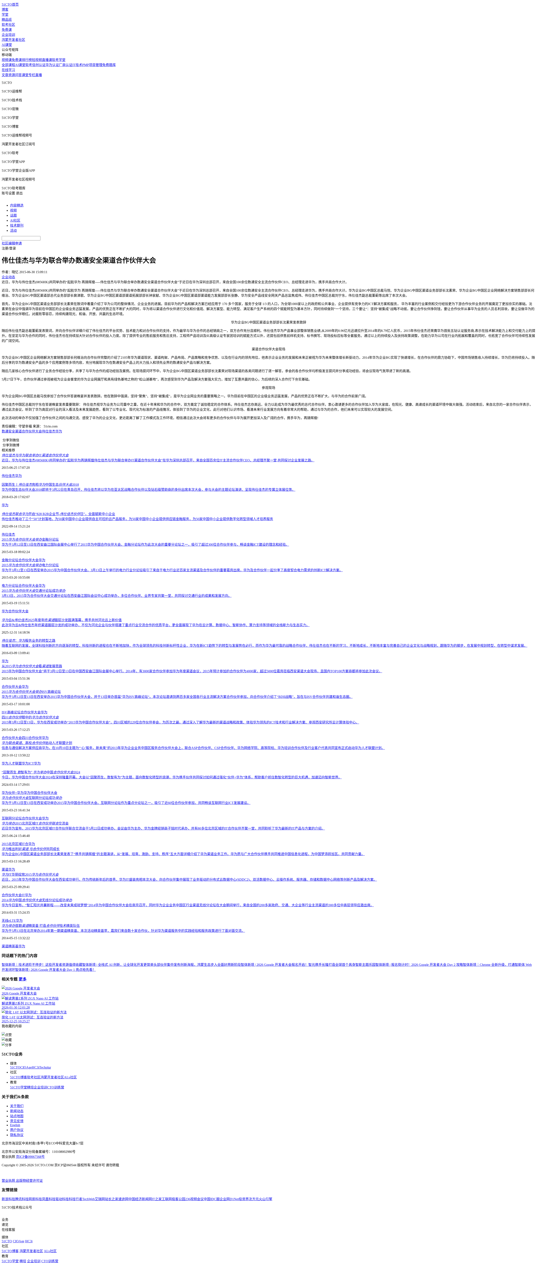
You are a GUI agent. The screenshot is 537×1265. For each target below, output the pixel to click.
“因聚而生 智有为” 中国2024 (41, 772)
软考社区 (8, 24)
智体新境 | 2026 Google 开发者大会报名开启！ (274, 964)
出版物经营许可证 (29, 1180)
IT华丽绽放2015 (30, 874)
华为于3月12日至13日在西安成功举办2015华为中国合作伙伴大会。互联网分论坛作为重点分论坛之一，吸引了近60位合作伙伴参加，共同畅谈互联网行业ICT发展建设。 (126, 803)
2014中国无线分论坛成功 (37, 900)
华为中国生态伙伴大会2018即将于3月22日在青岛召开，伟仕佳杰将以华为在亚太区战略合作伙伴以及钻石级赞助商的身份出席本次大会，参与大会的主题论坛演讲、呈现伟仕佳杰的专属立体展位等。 (148, 489)
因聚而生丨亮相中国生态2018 (40, 484)
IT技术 (77, 65)
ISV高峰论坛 (11, 712)
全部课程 (8, 65)
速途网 (123, 1199)
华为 (58, 431)
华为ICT (28, 763)
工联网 (167, 1199)
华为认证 (52, 65)
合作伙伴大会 (28, 560)
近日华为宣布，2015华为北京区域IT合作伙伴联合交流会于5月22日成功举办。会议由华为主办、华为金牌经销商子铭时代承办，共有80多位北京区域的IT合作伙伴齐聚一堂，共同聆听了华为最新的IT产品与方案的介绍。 (163, 828)
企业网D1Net (229, 1199)
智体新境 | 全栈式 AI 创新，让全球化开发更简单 (118, 964)
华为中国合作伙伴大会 (40, 793)
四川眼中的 (30, 717)
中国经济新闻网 (140, 1199)
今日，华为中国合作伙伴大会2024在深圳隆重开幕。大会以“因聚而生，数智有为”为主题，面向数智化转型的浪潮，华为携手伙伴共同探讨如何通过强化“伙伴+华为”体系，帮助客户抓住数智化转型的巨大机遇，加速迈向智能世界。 (172, 777)
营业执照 (9, 1180)
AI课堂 (7, 45)
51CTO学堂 (18, 1087)
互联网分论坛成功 (32, 798)
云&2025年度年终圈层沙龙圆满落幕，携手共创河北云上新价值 (62, 620)
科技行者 (75, 1199)
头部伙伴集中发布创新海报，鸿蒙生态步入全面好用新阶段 (197, 964)
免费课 (7, 29)
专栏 (32, 75)
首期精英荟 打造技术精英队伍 (41, 925)
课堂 (25, 75)
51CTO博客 (18, 1077)
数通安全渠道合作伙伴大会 (22, 431)
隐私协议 (16, 1135)
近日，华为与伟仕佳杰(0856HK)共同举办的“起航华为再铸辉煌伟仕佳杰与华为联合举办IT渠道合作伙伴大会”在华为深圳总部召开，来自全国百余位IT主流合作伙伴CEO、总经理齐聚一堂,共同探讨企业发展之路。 (158, 460)
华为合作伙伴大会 (15, 611)
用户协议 (16, 1130)
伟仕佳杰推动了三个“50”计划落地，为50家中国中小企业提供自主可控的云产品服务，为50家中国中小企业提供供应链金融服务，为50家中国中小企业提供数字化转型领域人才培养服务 (137, 519)
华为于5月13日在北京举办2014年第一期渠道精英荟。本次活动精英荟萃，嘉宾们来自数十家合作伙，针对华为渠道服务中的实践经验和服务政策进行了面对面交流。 (123, 931)
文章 (5, 75)
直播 (38, 75)
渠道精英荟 (10, 946)
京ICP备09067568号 (30, 1157)
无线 (5, 920)
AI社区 (15, 220)
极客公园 (178, 1199)
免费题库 (109, 65)
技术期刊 (16, 225)
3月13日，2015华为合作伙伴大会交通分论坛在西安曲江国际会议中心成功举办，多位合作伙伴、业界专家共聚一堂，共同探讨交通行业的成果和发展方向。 (117, 595)
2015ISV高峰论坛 (31, 692)
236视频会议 (194, 1199)
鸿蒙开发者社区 (13, 40)
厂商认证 (65, 65)
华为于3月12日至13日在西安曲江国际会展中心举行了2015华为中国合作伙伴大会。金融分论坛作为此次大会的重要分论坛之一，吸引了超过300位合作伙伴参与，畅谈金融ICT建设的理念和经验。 (145, 544)
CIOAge (26, 1067)
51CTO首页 (10, 4)
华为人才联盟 (12, 763)
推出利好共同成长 (31, 849)
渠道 (5, 869)
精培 (30, 1087)
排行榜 (27, 60)
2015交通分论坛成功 (33, 590)
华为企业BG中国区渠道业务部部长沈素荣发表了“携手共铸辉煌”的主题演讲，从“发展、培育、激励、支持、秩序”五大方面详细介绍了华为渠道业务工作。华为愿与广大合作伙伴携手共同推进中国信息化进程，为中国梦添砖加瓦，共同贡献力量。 (183, 854)
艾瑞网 (100, 1199)
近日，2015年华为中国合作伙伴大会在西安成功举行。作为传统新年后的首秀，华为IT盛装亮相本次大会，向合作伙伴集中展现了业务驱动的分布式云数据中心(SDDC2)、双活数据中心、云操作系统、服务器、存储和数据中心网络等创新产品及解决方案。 (189, 879)
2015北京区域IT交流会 (35, 823)
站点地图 (16, 1116)
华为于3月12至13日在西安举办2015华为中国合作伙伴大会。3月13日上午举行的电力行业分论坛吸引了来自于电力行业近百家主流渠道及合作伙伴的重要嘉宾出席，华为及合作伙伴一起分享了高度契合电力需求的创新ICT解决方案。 (172, 570)
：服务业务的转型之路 (28, 640)
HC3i (35, 1067)
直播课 (47, 60)
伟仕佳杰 (48, 431)
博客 (5, 9)
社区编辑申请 (12, 243)
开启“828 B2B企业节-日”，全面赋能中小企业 (58, 514)
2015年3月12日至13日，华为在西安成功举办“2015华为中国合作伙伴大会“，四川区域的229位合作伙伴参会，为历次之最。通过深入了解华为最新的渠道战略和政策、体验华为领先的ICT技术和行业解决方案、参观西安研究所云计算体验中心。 (180, 722)
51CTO (15, 1067)
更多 (23, 979)
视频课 (7, 60)
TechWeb (88, 1199)
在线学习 (8, 70)
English (15, 1125)
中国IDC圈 (212, 1199)
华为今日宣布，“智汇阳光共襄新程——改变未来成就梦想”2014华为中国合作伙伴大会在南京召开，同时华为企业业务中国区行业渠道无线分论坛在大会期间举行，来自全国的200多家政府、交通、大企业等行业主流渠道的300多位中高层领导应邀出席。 (188, 905)
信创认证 (39, 65)
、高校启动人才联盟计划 (37, 743)
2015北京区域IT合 (15, 844)
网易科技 (35, 1199)
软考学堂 (58, 60)
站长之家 (111, 1199)
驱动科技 (62, 1199)
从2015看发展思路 (32, 666)
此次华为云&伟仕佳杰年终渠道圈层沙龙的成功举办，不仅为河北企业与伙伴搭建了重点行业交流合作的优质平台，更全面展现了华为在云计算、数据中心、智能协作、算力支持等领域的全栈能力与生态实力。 (156, 625)
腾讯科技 (22, 1199)
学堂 (5, 14)
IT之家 (157, 1199)
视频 (13, 210)
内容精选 (16, 205)
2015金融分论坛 (30, 539)
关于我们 (16, 1106)
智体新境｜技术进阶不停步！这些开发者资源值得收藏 (42, 964)
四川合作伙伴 (32, 738)
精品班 (7, 19)
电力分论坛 (10, 585)
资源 (11, 75)
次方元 (254, 1199)
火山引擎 (265, 1199)
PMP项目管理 (92, 65)
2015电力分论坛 (30, 565)
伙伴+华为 (16, 793)
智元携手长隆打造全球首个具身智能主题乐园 (341, 964)
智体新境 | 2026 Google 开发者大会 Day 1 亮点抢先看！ (55, 969)
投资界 (244, 1199)
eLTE (12, 920)
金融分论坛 (10, 560)
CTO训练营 (55, 1087)
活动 (13, 230)
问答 (18, 75)
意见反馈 (16, 1121)
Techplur (45, 1067)
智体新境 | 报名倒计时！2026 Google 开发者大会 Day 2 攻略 (419, 964)
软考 (28, 65)
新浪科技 (8, 1199)
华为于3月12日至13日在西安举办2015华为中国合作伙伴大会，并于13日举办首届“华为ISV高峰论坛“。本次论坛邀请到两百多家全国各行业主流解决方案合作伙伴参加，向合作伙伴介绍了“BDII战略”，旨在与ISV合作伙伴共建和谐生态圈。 (177, 697)
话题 (13, 215)
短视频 (37, 60)
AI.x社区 (70, 1077)
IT (35, 455)
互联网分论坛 (12, 818)
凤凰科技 (48, 1199)
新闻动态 (16, 1111)
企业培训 (8, 34)
